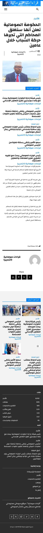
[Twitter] (24, 277)
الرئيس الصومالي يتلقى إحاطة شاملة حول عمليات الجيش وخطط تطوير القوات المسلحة (22, 113)
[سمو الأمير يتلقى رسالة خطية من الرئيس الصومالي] (11, 348)
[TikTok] (26, 517)
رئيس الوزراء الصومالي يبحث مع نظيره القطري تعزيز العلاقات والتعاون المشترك (23, 158)
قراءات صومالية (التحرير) (17, 53)
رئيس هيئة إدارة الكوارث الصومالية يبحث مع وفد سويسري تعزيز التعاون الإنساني (21, 99)
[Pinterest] (18, 277)
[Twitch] (21, 517)
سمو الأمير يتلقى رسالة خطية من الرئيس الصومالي (25, 143)
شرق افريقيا (35, 124)
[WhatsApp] (13, 277)
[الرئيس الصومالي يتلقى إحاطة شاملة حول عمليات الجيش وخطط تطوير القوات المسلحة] (11, 310)
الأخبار (36, 19)
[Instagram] (32, 517)
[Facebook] (29, 277)
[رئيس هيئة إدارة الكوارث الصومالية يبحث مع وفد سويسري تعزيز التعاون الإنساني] (31, 310)
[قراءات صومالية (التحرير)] (35, 260)
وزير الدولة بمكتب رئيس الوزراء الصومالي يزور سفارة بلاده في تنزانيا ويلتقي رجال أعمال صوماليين (22, 129)
